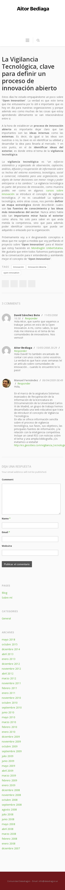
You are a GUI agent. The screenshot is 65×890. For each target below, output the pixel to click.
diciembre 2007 (11, 848)
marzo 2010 (9, 722)
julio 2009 (7, 756)
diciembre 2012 (11, 663)
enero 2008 (8, 843)
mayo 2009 (8, 765)
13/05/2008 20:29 (46, 347)
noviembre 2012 (11, 668)
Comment (8, 479)
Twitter (14, 283)
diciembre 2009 (11, 736)
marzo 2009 (9, 775)
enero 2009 (8, 785)
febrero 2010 (9, 727)
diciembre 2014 (11, 649)
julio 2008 (7, 814)
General (6, 618)
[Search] (38, 40)
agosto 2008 (9, 809)
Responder (31, 318)
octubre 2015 (10, 644)
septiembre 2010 (12, 707)
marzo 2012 (9, 678)
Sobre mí (7, 597)
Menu (27, 41)
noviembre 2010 (11, 697)
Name (6, 518)
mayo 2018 (8, 639)
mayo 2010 (8, 717)
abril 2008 (7, 829)
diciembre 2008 (11, 790)
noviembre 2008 (11, 795)
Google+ (23, 283)
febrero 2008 (9, 838)
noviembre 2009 (11, 741)
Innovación (18, 267)
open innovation (11, 272)
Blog (4, 592)
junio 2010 (8, 712)
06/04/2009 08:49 (52, 380)
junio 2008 (8, 819)
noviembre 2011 (11, 683)
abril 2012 (7, 673)
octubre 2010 (10, 702)
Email (6, 532)
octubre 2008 (10, 799)
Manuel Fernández (26, 380)
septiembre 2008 (12, 804)
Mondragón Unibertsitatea (47, 248)
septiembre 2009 (12, 751)
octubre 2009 (10, 746)
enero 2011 (8, 693)
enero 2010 (8, 731)
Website (7, 545)
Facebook (5, 283)
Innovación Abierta (37, 267)
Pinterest (31, 283)
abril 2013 (7, 654)
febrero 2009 (9, 780)
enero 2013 (8, 659)
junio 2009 (8, 761)
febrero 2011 (9, 688)
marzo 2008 (9, 833)
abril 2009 (7, 770)
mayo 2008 (8, 824)
